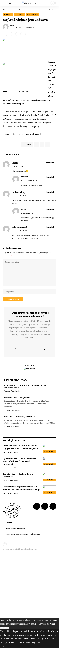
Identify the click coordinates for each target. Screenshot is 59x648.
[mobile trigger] (5, 3)
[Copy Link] (18, 34)
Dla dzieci (19, 14)
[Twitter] (30, 347)
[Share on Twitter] (8, 34)
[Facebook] (15, 347)
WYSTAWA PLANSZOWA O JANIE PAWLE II (20, 417)
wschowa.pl (35, 133)
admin (12, 25)
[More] (28, 34)
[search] (46, 3)
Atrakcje (8, 14)
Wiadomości (32, 14)
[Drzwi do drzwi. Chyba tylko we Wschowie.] (49, 477)
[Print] (23, 34)
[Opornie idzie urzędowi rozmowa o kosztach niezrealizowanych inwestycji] (49, 461)
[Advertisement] (29, 588)
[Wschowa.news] (29, 3)
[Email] (13, 34)
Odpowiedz (50, 162)
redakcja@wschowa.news (15, 528)
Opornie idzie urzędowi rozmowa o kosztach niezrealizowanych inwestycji (19, 461)
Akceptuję (4, 628)
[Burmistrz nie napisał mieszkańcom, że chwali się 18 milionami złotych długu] (49, 489)
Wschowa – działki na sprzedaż (17, 397)
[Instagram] (44, 347)
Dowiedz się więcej (47, 623)
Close (2, 646)
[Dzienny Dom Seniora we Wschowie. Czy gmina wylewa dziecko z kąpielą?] (49, 448)
